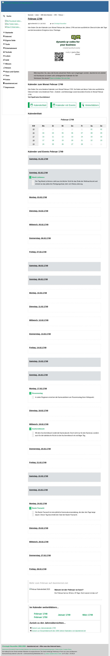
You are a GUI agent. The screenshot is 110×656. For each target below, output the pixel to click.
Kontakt (12, 649)
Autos (7, 79)
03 (43, 133)
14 (82, 137)
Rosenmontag (37, 393)
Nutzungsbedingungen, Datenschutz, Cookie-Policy (56, 649)
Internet (8, 36)
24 (43, 144)
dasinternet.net (11, 83)
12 (62, 137)
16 (101, 137)
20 (72, 140)
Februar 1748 (40, 614)
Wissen (8, 64)
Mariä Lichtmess (38, 177)
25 (53, 144)
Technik (8, 52)
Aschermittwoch (38, 429)
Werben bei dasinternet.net (32, 649)
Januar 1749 (64, 615)
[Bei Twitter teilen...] (12, 24)
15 (91, 137)
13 (72, 137)
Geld (7, 60)
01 (91, 129)
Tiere (7, 76)
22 (91, 140)
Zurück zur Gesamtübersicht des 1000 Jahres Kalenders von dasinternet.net (59, 631)
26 (62, 144)
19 (62, 140)
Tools (7, 44)
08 (91, 133)
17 (43, 140)
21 (82, 140)
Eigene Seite (10, 40)
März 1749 (87, 615)
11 (53, 137)
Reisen (8, 68)
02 (101, 129)
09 (101, 133)
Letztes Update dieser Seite (53, 653)
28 (82, 144)
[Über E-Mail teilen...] (13, 27)
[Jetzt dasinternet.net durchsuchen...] (12, 16)
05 (62, 133)
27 (72, 144)
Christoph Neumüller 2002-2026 (14, 646)
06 (72, 133)
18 (53, 140)
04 (53, 133)
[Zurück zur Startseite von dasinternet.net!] (38, 6)
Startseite (9, 33)
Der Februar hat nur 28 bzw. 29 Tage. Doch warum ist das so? (76, 593)
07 (82, 133)
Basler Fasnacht (38, 508)
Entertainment (11, 48)
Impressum (9, 87)
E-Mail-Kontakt (19, 649)
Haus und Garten (12, 72)
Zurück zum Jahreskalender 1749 (44, 628)
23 (101, 140)
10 (43, 137)
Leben (7, 56)
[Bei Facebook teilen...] (14, 21)
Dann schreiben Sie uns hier (60, 78)
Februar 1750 (40, 617)
